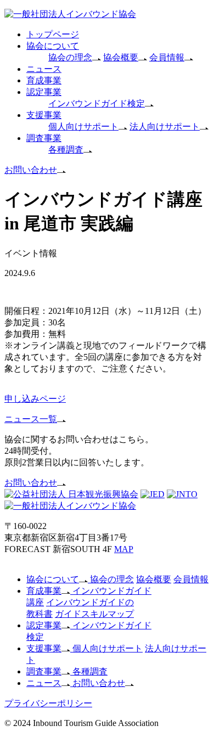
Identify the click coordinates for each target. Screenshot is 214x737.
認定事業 (43, 92)
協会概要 (120, 57)
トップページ (52, 34)
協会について (52, 45)
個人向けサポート (83, 126)
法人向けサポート (164, 126)
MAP (123, 549)
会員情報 (166, 57)
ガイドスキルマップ (94, 613)
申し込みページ (35, 398)
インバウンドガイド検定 (96, 103)
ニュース (43, 69)
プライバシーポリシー (48, 703)
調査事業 (43, 138)
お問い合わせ (30, 170)
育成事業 (43, 80)
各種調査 (65, 149)
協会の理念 (70, 57)
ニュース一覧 (30, 419)
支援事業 (43, 115)
